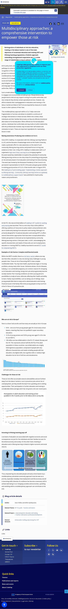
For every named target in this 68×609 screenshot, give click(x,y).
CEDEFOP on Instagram (49, 554)
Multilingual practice (23, 598)
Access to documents (36, 598)
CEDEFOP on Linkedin (61, 550)
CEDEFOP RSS (53, 554)
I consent (21, 90)
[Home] (5, 2)
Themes (4, 577)
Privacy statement (6, 601)
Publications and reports (10, 581)
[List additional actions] (49, 2)
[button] (50, 23)
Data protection (16, 601)
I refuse (30, 90)
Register (61, 2)
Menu (66, 2)
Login (57, 2)
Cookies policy (46, 598)
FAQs (2, 598)
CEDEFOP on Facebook (49, 550)
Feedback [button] (66, 591)
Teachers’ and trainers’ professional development (29, 515)
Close (55, 10)
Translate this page (20, 12)
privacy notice (30, 85)
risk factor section (29, 256)
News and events (8, 584)
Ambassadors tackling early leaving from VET (27, 520)
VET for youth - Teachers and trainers (25, 508)
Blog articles (9, 17)
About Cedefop (7, 587)
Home (3, 17)
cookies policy (45, 83)
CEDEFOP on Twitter (53, 550)
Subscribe (29, 545)
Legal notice (24, 601)
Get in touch (9, 545)
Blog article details (59, 57)
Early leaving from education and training (27, 513)
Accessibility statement (11, 598)
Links (55, 61)
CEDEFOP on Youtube (57, 550)
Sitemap (31, 601)
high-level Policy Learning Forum (19, 152)
